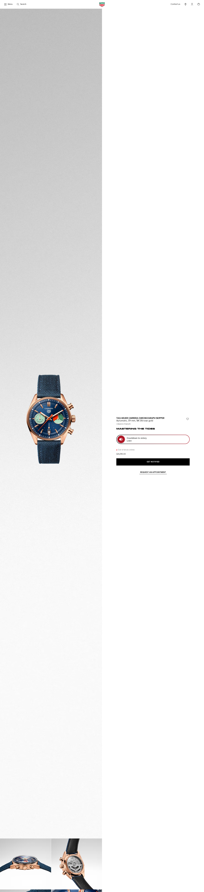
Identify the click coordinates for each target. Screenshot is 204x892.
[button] (192, 4)
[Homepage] (102, 4)
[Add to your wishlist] (187, 419)
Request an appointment (153, 472)
